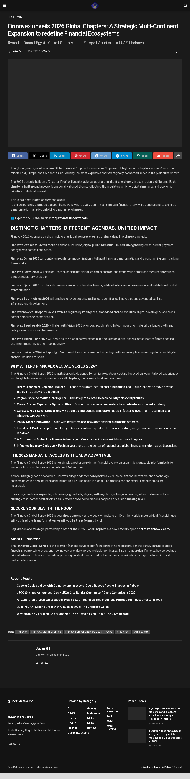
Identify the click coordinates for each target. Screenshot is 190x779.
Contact (178, 767)
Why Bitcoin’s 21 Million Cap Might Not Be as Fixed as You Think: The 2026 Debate (73, 614)
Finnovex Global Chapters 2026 (83, 632)
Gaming (92, 708)
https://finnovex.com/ (155, 529)
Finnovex (22, 632)
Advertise (146, 767)
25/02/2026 (34, 51)
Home (11, 17)
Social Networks (113, 710)
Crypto (72, 723)
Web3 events (141, 632)
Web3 (19, 17)
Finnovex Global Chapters (46, 632)
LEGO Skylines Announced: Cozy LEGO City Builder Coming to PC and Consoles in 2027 (76, 592)
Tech (110, 716)
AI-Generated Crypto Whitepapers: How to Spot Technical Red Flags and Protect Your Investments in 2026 (89, 600)
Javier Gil (16, 51)
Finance (72, 727)
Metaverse (93, 713)
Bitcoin (72, 718)
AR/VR (71, 713)
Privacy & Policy (162, 767)
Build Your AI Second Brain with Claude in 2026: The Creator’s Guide (63, 607)
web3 (109, 632)
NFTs (90, 718)
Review (91, 727)
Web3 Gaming (111, 727)
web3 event (123, 632)
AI (69, 708)
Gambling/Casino (78, 732)
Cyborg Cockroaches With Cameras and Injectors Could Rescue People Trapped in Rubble (78, 585)
